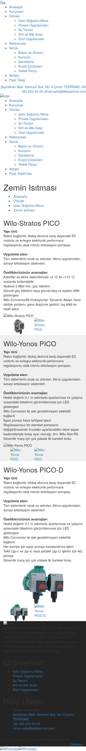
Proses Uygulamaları (33, 25)
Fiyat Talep (17, 80)
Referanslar (17, 43)
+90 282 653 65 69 (26, 723)
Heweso (77, 744)
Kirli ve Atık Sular (30, 34)
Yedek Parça (27, 70)
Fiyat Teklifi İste (20, 173)
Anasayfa (16, 7)
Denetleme (26, 61)
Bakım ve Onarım (30, 52)
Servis (13, 48)
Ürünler (14, 16)
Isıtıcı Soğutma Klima (33, 20)
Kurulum (24, 57)
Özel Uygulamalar (31, 39)
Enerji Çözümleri (30, 66)
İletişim (14, 75)
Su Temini (25, 29)
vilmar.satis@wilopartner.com (34, 728)
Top (3, 2)
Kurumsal (16, 11)
